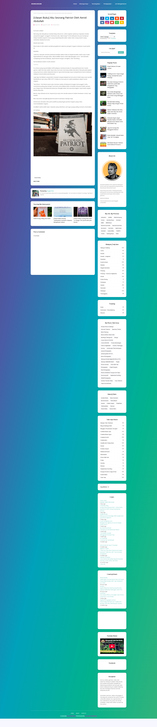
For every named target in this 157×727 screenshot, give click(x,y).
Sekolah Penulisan (105, 557)
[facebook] (102, 18)
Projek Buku (119, 403)
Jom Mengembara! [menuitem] (120, 4)
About (77, 713)
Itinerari (112, 313)
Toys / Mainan (118, 380)
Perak (112, 276)
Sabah (112, 285)
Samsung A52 (104, 375)
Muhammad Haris (117, 225)
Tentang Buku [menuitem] (96, 4)
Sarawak (112, 288)
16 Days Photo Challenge (107, 326)
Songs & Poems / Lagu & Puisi (112, 472)
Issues (112, 446)
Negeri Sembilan (112, 268)
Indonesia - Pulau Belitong (112, 310)
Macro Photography (106, 356)
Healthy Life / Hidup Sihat (112, 443)
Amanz (102, 586)
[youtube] (112, 22)
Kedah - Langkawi (112, 256)
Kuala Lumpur (112, 262)
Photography (104, 367)
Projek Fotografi (113, 367)
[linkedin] (112, 18)
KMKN (102, 223)
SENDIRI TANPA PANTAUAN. (107, 502)
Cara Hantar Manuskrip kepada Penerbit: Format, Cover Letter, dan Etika (111, 560)
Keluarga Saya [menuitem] (83, 4)
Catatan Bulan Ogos (112, 434)
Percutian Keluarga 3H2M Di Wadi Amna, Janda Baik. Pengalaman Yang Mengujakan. (115, 84)
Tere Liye (112, 406)
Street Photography (106, 378)
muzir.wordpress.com (106, 521)
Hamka (103, 403)
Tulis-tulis (112, 477)
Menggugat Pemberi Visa (107, 535)
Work (117, 233)
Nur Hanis (111, 228)
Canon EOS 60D (105, 343)
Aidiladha (103, 217)
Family (102, 220)
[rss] (122, 22)
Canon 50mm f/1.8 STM (107, 340)
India (112, 307)
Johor (112, 250)
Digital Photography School (108, 600)
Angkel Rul (37, 25)
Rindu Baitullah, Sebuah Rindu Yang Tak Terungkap (115, 136)
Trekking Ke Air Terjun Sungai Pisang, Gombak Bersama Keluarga (115, 75)
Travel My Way (104, 505)
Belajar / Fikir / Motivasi (112, 423)
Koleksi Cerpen (110, 403)
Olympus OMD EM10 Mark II (107, 362)
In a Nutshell (103, 538)
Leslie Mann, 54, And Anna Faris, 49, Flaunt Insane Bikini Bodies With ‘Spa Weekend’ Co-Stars (112, 581)
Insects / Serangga (117, 345)
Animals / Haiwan (105, 329)
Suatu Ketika (111, 231)
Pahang (112, 271)
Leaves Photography (106, 351)
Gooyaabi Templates (91, 716)
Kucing (103, 348)
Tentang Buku (104, 406)
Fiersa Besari (114, 400)
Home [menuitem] (75, 4)
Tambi (102, 233)
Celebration (112, 440)
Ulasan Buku (40, 13)
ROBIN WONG (104, 514)
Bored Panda (103, 577)
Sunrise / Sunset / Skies (107, 380)
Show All (103, 564)
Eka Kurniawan (104, 400)
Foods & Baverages (116, 343)
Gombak (118, 220)
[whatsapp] (117, 22)
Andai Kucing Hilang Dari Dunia (42, 218)
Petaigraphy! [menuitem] (107, 4)
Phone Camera (105, 364)
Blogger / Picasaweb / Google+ (112, 428)
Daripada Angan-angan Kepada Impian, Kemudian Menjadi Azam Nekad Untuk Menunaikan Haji (115, 120)
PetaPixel (102, 593)
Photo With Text (114, 364)
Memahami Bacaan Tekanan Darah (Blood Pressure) (115, 143)
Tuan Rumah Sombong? (107, 540)
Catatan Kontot (112, 437)
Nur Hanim (103, 228)
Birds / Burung (104, 332)
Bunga (116, 337)
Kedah (112, 253)
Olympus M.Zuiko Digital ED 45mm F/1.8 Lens (110, 359)
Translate (113, 38)
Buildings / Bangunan (106, 337)
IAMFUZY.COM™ (104, 548)
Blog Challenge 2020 (112, 426)
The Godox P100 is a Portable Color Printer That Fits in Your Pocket (112, 595)
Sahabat (103, 231)
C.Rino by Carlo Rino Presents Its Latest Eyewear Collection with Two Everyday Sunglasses (111, 552)
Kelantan (112, 259)
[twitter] (107, 18)
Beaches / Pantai (116, 329)
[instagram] (107, 22)
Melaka (112, 265)
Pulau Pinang (112, 279)
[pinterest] (122, 18)
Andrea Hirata (104, 398)
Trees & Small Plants (106, 383)
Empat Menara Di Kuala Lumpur (113, 67)
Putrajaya (112, 282)
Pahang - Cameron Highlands (112, 273)
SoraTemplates (71, 716)
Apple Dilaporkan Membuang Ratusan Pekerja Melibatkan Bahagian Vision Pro (111, 589)
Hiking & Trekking (112, 248)
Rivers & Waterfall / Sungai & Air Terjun (110, 372)
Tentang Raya (110, 233)
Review (112, 466)
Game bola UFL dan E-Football (108, 545)
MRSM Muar (109, 223)
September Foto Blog (115, 375)
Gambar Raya (110, 220)
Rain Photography (105, 370)
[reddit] (117, 18)
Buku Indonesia (114, 398)
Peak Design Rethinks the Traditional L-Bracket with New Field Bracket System (111, 602)
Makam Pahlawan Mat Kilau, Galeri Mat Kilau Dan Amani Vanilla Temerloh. (115, 111)
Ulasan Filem (113, 408)
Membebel (112, 454)
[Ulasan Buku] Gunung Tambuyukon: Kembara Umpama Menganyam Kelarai (63, 220)
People (117, 362)
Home (35, 13)
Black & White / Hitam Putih (107, 334)
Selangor (112, 291)
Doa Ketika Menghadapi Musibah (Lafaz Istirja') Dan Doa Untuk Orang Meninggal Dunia (115, 94)
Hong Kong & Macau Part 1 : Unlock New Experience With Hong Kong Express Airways (111, 509)
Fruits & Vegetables (106, 345)
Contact (83, 713)
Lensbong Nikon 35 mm (107, 353)
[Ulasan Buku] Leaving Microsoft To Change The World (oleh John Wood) (83, 220)
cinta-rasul (103, 500)
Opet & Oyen (118, 228)
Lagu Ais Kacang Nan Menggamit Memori (113, 128)
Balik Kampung (118, 217)
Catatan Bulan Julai (112, 431)
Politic (112, 460)
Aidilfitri (110, 217)
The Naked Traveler (105, 533)
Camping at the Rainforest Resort (109, 530)
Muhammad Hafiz (105, 225)
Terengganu (112, 293)
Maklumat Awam (112, 451)
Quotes (112, 463)
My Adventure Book (105, 528)
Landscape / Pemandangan (114, 348)
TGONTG (118, 231)
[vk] (102, 22)
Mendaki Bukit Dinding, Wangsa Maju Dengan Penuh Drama (115, 103)
